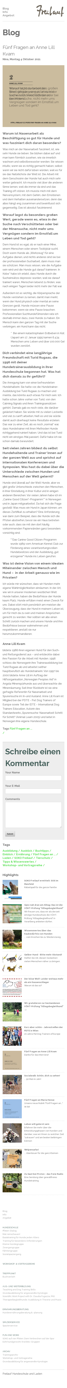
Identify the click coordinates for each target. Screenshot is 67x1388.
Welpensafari (31, 1149)
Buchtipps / (43, 850)
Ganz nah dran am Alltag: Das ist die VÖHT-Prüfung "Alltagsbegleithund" (43, 906)
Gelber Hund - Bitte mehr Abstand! (43, 954)
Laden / (8, 858)
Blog (6, 8)
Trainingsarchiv (10, 1355)
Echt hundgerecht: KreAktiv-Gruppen (21, 1342)
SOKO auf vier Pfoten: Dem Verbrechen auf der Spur (28, 1338)
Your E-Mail (12, 785)
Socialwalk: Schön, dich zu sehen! (42, 1075)
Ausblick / (27, 850)
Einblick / (9, 854)
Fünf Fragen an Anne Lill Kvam (29, 51)
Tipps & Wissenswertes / (19, 861)
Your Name (12, 772)
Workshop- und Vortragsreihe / (24, 865)
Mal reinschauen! (11, 1234)
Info (5, 12)
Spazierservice (10, 1325)
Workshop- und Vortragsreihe (17, 1358)
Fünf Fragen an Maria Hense (39, 1100)
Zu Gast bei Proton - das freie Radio (43, 1174)
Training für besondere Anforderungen (22, 1241)
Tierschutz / (44, 858)
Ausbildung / (11, 850)
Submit (10, 834)
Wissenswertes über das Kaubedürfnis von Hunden (38, 932)
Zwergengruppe (11, 1247)
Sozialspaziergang (12, 1254)
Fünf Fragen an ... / (45, 854)
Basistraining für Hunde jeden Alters (21, 1237)
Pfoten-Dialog (10, 1231)
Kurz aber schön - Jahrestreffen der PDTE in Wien (43, 1029)
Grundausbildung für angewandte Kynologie (25, 1293)
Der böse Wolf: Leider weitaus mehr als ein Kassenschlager (43, 980)
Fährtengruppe (10, 1251)
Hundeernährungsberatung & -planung (22, 1312)
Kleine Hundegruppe (13, 1244)
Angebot (8, 15)
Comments (12, 799)
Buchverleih (9, 1276)
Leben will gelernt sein (36, 1124)
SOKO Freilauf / (24, 858)
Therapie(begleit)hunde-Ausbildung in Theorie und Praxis (32, 1299)
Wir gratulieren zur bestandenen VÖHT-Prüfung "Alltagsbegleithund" (43, 1005)
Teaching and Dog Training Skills (19, 1289)
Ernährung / (24, 854)
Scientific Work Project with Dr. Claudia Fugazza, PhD (29, 1296)
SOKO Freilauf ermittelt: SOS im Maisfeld (41, 882)
